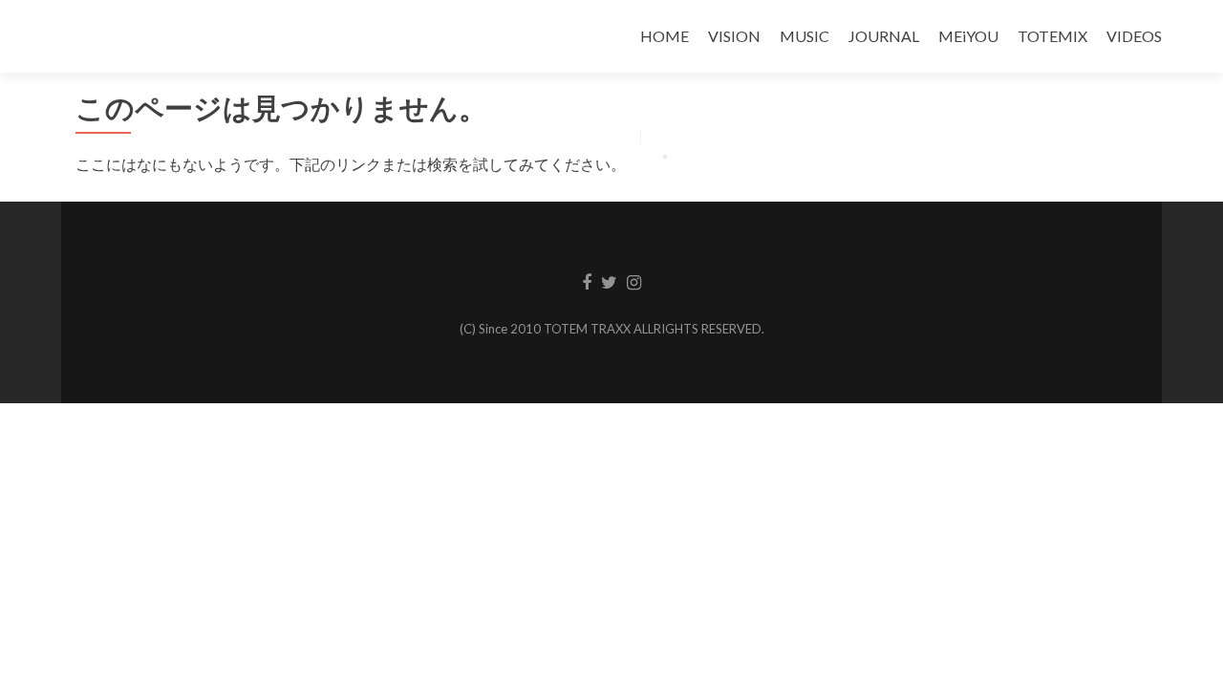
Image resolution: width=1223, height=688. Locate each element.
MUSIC (804, 36)
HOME (664, 36)
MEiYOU (968, 36)
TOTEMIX (1052, 36)
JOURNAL (883, 36)
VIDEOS (1134, 36)
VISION (734, 36)
